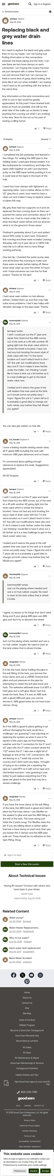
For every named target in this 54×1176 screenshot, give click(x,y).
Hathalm (28, 941)
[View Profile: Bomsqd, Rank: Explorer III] (5, 919)
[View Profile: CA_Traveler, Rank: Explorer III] (5, 441)
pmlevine (27, 962)
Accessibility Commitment (29, 1141)
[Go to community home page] (13, 4)
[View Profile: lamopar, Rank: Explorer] (5, 20)
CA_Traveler (14, 439)
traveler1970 (28, 952)
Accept (45, 1171)
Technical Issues (11, 12)
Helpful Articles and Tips (27, 1075)
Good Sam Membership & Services (27, 1063)
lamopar (13, 19)
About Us (27, 997)
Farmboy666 (14, 574)
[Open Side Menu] (3, 4)
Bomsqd (27, 921)
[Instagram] (40, 974)
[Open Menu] (50, 11)
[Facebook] (13, 974)
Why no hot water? (19, 937)
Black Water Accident (20, 958)
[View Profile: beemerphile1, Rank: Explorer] (5, 322)
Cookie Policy (28, 1162)
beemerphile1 (15, 321)
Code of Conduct (27, 1020)
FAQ (27, 1008)
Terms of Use (29, 1136)
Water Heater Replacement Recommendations (23, 927)
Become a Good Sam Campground (27, 1030)
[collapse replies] (27, 144)
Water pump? (16, 917)
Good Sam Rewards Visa (27, 1035)
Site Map (27, 1013)
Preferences (20, 1171)
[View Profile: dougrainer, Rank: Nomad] (5, 663)
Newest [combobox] (46, 139)
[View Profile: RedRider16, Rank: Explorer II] (5, 929)
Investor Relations (29, 1131)
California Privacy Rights (30, 1126)
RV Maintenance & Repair (27, 1058)
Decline (33, 1171)
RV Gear (27, 1052)
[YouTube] (31, 974)
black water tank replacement (25, 948)
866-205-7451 (29, 1092)
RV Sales (27, 1047)
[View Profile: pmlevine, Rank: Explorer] (5, 959)
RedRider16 (28, 931)
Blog (18, 1106)
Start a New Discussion (27, 864)
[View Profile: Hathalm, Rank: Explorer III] (5, 939)
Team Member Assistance (29, 1147)
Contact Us (27, 1003)
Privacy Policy (29, 1120)
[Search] (30, 4)
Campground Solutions (27, 1068)
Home (27, 992)
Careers (27, 1106)
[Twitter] (22, 974)
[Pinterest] (27, 981)
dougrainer (14, 662)
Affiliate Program (27, 1025)
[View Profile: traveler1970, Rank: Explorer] (5, 949)
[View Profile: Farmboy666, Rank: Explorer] (5, 576)
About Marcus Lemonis (27, 1041)
